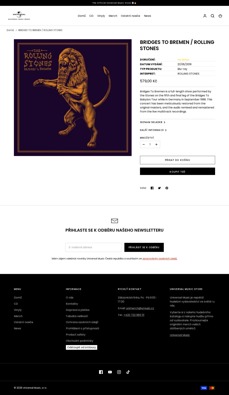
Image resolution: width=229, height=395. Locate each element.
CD (91, 16)
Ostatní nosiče (130, 16)
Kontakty (72, 304)
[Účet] (205, 16)
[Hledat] (212, 16)
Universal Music (180, 335)
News (147, 16)
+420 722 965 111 (134, 315)
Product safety (75, 335)
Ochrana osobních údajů (82, 322)
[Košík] (220, 16)
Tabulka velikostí (77, 316)
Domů (82, 16)
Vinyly (101, 16)
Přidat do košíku (177, 160)
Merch (113, 16)
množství (147, 137)
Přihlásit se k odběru (144, 247)
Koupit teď (177, 171)
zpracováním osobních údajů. (159, 258)
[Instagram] (119, 372)
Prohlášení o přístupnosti (82, 328)
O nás (69, 297)
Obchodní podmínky (79, 341)
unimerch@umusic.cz (140, 308)
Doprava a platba (77, 310)
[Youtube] (110, 372)
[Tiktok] (128, 372)
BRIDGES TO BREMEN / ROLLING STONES (40, 30)
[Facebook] (101, 372)
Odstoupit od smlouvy (81, 347)
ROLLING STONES (188, 74)
